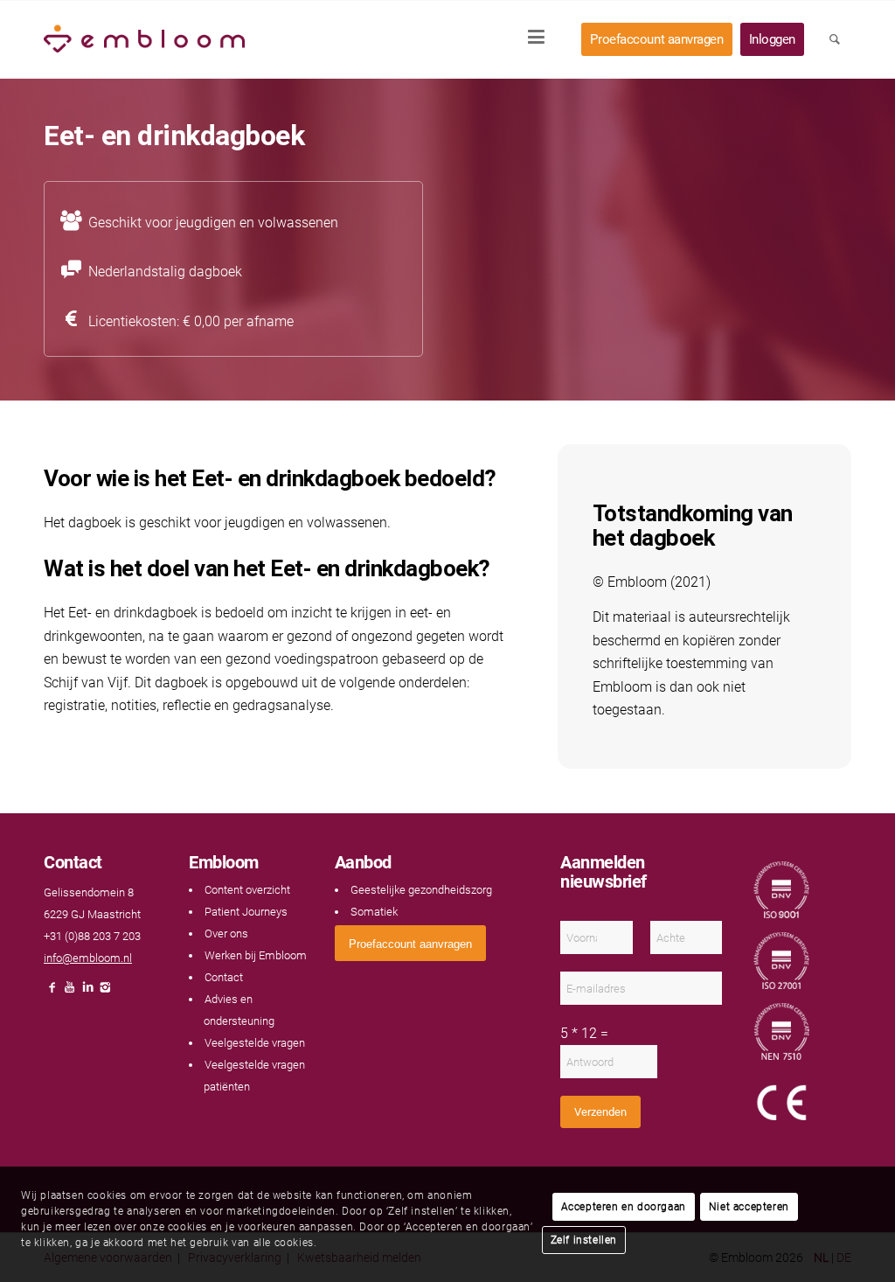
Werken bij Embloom (256, 955)
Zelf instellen (584, 1240)
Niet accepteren (749, 1207)
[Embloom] (144, 39)
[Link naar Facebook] (52, 992)
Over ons (226, 933)
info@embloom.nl (88, 958)
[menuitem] (542, 39)
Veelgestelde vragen (255, 1042)
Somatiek (374, 911)
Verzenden (600, 1111)
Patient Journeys (246, 911)
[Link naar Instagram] (105, 992)
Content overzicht (247, 889)
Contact (224, 977)
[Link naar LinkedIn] (87, 992)
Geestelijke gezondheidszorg (421, 889)
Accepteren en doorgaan (623, 1207)
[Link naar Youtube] (70, 992)
